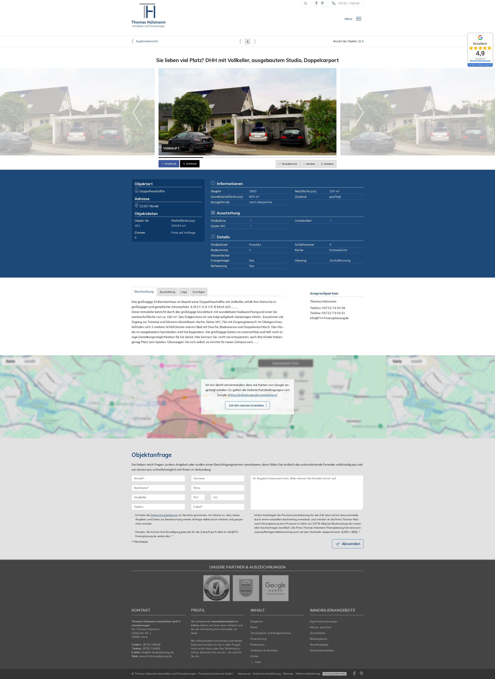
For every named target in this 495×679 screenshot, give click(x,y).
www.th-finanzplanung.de (155, 656)
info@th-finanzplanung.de (157, 652)
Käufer (254, 656)
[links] (240, 41)
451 (137, 225)
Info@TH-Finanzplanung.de (329, 318)
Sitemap (288, 673)
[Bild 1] (181, 157)
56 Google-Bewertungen (480, 61)
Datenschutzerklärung (164, 515)
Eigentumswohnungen (324, 621)
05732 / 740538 (348, 3)
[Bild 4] (314, 157)
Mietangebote (318, 639)
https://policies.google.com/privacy (252, 395)
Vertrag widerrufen (334, 673)
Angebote (256, 621)
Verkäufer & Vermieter (264, 650)
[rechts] (254, 41)
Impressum (244, 673)
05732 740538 (151, 644)
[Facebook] (316, 3)
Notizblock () (289, 163)
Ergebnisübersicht (146, 41)
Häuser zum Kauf (320, 627)
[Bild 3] (270, 157)
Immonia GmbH (223, 673)
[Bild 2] (225, 157)
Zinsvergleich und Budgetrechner (270, 633)
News (254, 627)
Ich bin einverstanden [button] (246, 405)
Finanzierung (258, 639)
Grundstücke (318, 633)
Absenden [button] (351, 543)
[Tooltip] (491, 65)
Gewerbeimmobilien (322, 650)
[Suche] (305, 3)
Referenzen (257, 644)
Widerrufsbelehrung (307, 673)
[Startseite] (148, 15)
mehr (257, 662)
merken (310, 163)
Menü (348, 19)
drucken (328, 163)
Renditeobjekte (319, 644)
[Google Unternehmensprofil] (322, 3)
